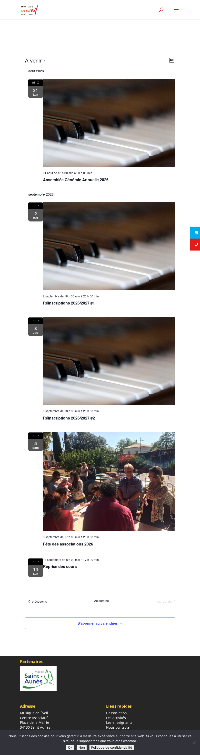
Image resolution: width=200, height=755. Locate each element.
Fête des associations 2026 (68, 544)
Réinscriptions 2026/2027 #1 (69, 303)
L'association (116, 713)
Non (82, 747)
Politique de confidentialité (111, 747)
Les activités (116, 717)
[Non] (193, 742)
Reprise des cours (60, 566)
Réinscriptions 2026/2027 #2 (69, 418)
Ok (70, 747)
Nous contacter (118, 727)
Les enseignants (119, 722)
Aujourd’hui (102, 601)
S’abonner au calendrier (97, 623)
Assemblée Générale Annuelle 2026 (76, 179)
